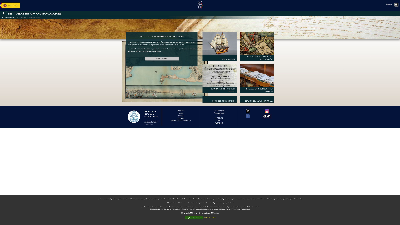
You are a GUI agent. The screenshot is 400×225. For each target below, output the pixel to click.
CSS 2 (219, 120)
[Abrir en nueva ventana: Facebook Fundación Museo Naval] (248, 116)
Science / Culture (14, 17)
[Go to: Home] (200, 5)
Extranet (181, 118)
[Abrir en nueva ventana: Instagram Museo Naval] (267, 111)
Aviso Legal (219, 110)
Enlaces (181, 115)
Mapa (181, 113)
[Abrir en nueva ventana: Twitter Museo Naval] (248, 111)
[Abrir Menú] (3, 13)
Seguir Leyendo (161, 58)
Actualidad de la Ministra (181, 120)
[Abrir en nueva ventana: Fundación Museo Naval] (267, 116)
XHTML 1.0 (219, 118)
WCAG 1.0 (219, 123)
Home (4, 17)
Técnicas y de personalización (201, 213)
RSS (219, 115)
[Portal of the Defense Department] (12, 5)
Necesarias (186, 213)
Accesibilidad (219, 113)
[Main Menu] (396, 4)
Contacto (180, 110)
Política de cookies (210, 218)
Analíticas (216, 213)
